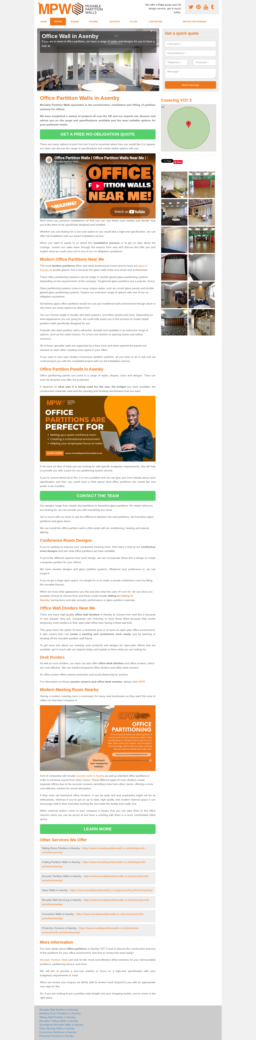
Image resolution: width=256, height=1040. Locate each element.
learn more (98, 829)
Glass (133, 21)
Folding (93, 21)
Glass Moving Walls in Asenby (57, 1028)
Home (43, 21)
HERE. (142, 681)
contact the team (98, 495)
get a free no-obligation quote (97, 134)
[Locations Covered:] (39, 3)
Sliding (75, 21)
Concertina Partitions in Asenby (57, 1032)
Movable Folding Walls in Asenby (58, 1020)
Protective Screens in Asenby (56, 1035)
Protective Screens (194, 21)
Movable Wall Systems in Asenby (58, 1009)
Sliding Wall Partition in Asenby (57, 1017)
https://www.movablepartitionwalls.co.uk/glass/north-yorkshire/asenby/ (111, 890)
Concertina (155, 21)
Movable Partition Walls (54, 959)
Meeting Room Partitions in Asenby (60, 1013)
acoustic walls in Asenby (90, 775)
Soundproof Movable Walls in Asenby (61, 1024)
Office (58, 21)
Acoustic (114, 21)
